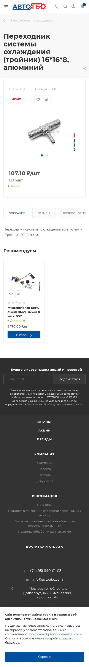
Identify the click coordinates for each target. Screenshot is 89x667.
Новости (44, 469)
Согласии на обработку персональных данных (55, 404)
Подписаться (69, 379)
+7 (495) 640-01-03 (45, 571)
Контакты (44, 475)
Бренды (44, 439)
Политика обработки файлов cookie (44, 531)
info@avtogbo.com (47, 579)
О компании (44, 462)
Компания (44, 454)
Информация (44, 496)
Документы (44, 481)
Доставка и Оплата (44, 546)
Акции (44, 430)
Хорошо (44, 657)
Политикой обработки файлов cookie (54, 634)
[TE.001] (44, 131)
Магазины (44, 504)
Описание (17, 213)
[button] (41, 155)
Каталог (44, 421)
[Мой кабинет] (73, 7)
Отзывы (44, 213)
